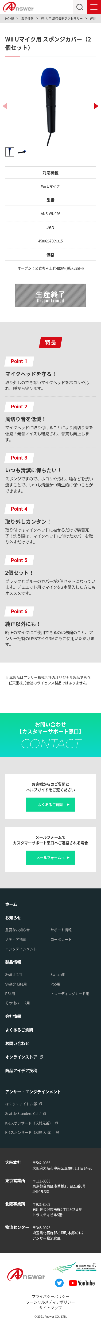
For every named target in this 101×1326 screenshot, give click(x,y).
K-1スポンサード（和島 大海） (29, 1132)
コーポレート (61, 939)
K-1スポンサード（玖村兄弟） (29, 1122)
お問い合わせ (17, 1043)
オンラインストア (21, 1057)
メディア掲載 (15, 939)
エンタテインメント (21, 948)
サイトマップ (50, 1307)
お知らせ (13, 917)
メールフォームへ (50, 857)
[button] (96, 106)
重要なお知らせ (17, 929)
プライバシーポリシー (50, 1296)
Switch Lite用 (16, 983)
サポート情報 (61, 929)
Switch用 (57, 974)
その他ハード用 (17, 1002)
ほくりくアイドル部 (21, 1103)
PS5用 (55, 983)
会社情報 (13, 1016)
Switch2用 (13, 974)
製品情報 (13, 962)
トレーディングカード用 (69, 993)
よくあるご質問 (50, 804)
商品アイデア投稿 (21, 1070)
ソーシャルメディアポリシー (50, 1302)
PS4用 (10, 993)
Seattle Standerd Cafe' (23, 1113)
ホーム (11, 904)
